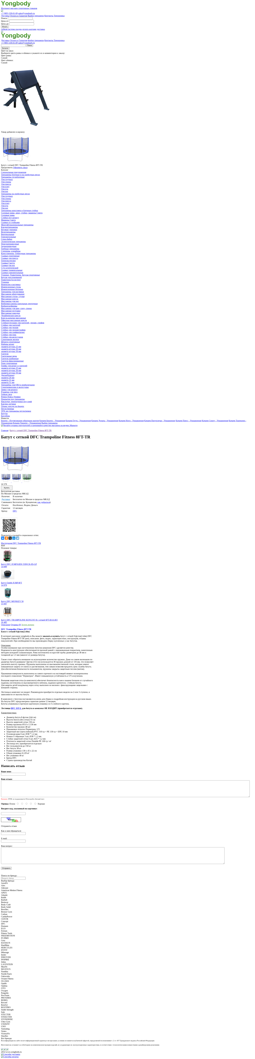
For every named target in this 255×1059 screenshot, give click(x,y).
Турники (5, 282)
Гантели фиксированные (12, 361)
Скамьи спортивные (10, 256)
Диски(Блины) (7, 375)
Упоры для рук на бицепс (12, 406)
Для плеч (5, 186)
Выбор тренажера (36, 16)
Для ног (4, 191)
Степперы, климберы (10, 251)
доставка (41, 29)
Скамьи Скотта (8, 263)
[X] (10, 538)
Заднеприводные (8, 246)
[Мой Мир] (13, 538)
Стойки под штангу (10, 218)
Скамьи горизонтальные (12, 272)
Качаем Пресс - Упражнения (188, 421)
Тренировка (59, 16)
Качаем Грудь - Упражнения (78, 421)
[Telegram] (17, 538)
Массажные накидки (10, 313)
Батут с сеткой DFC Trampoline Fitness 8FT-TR (31, 430)
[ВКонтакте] (2, 538)
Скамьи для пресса (9, 258)
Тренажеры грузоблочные (13, 177)
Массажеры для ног (10, 301)
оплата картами (29, 29)
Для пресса (6, 184)
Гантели (4, 354)
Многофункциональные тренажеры (17, 225)
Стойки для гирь (8, 335)
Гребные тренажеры (10, 249)
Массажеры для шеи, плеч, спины (16, 308)
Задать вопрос (28, 625)
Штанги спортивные (10, 342)
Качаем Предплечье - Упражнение (159, 421)
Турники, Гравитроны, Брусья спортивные (20, 275)
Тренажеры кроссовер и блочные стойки (19, 210)
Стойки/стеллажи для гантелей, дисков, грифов (22, 323)
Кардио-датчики (8, 404)
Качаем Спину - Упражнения (215, 421)
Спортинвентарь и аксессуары (15, 387)
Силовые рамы (8, 215)
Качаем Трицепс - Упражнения (27, 423)
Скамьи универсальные (11, 270)
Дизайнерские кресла (10, 315)
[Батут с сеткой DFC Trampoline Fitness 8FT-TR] (16, 472)
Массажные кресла (9, 299)
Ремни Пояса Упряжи (11, 397)
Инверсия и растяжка (10, 284)
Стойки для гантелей (10, 325)
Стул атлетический (9, 268)
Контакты (49, 16)
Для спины (6, 182)
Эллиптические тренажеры (13, 241)
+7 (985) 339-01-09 (9, 13)
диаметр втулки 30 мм (11, 349)
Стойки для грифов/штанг (13, 332)
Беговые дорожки (9, 229)
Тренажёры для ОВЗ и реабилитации (18, 385)
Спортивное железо (10, 339)
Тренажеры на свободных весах (15, 194)
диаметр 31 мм (7, 380)
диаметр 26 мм (7, 378)
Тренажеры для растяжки (12, 292)
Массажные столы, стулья (12, 296)
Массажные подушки (10, 311)
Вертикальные (7, 234)
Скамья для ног (8, 265)
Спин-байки (6, 239)
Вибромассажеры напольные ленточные (19, 303)
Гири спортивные (9, 363)
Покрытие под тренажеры (13, 399)
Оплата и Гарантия (18, 16)
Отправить (6, 868)
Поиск (29, 45)
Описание (5, 625)
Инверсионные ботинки (12, 289)
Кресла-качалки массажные (13, 318)
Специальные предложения (13, 172)
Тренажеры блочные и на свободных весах (20, 175)
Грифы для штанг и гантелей (14, 366)
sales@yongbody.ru (26, 13)
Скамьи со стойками (10, 222)
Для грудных (7, 179)
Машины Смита (8, 220)
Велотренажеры (8, 232)
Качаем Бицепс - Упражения (52, 421)
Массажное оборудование (12, 294)
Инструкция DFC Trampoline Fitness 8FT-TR (21, 543)
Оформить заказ (20, 167)
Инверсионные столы (11, 287)
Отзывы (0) (16, 625)
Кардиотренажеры (9, 227)
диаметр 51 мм (7, 382)
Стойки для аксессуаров (12, 337)
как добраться (43, 502)
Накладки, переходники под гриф (16, 401)
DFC (15, 511)
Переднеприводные (10, 244)
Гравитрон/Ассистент (11, 280)
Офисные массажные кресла (14, 320)
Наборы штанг (7, 344)
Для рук (4, 189)
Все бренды (6, 1038)
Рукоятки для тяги (9, 392)
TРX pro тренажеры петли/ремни (16, 411)
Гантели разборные (10, 358)
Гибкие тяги (6, 394)
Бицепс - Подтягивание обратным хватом (20, 421)
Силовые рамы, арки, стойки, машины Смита (21, 213)
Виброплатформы (9, 306)
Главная (4, 430)
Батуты (4, 413)
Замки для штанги (9, 389)
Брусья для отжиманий (11, 277)
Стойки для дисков (9, 327)
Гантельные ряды (9, 356)
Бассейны (5, 416)
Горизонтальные (8, 237)
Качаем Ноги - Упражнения (131, 421)
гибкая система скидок (11, 29)
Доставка (5, 16)
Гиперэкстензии (8, 261)
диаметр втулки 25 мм (11, 346)
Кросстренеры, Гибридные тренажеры (18, 253)
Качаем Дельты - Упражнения (104, 421)
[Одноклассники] (6, 538)
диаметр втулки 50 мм (11, 351)
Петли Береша (7, 409)
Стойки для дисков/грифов (13, 330)
